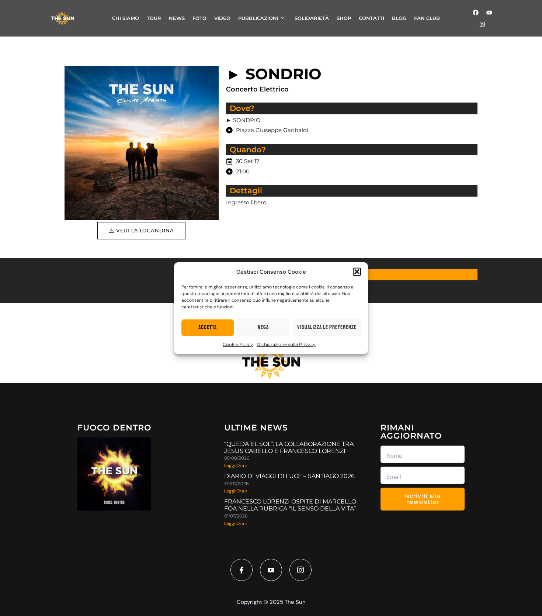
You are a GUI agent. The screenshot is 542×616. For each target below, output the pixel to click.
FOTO (199, 18)
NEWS (177, 18)
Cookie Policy (238, 344)
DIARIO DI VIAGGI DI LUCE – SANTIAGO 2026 (289, 476)
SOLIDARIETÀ (312, 18)
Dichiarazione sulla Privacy (286, 344)
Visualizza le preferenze (327, 327)
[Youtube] (489, 12)
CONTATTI (371, 18)
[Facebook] (476, 12)
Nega (263, 327)
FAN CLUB (427, 18)
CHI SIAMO (125, 18)
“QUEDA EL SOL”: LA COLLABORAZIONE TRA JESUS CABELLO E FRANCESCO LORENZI (289, 447)
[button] (357, 272)
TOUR (154, 18)
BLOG (399, 18)
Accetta (207, 327)
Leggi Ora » (235, 465)
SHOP (344, 18)
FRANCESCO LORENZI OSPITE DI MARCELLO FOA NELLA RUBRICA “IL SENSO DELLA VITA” (290, 505)
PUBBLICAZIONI (258, 18)
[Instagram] (482, 24)
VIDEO (222, 18)
